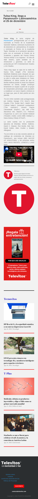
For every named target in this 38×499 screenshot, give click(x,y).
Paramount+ (8, 40)
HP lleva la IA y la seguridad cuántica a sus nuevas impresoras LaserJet (19, 325)
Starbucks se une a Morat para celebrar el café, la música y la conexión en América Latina (16, 437)
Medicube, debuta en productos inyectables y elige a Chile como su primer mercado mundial (17, 401)
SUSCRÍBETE (19, 486)
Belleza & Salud (17, 406)
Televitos (21, 32)
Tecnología (15, 329)
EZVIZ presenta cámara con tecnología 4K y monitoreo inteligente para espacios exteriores (19, 360)
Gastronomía (16, 442)
